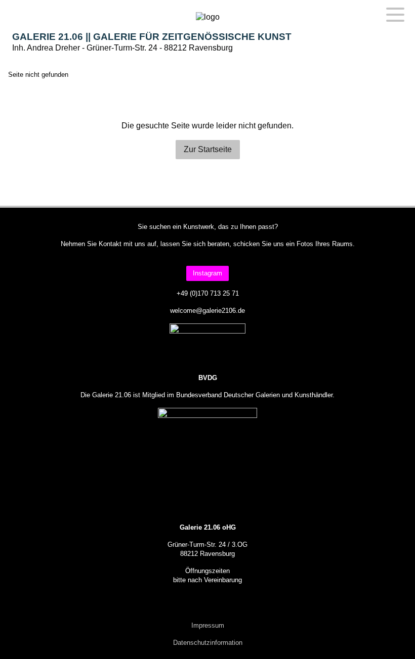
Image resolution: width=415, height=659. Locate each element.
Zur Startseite (208, 149)
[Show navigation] (395, 14)
